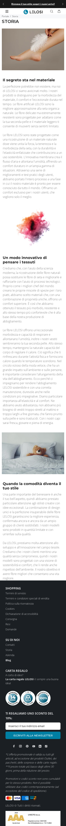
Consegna (11, 619)
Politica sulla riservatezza (20, 603)
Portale (5, 16)
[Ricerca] (52, 11)
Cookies (10, 608)
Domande (11, 629)
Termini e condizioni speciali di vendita (27, 598)
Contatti (10, 644)
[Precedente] (3, 4)
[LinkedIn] (40, 746)
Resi (8, 624)
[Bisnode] (33, 818)
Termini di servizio (16, 593)
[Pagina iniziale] (33, 12)
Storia (9, 650)
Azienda (10, 655)
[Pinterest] (27, 746)
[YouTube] (33, 746)
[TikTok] (46, 746)
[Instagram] (20, 746)
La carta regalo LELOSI (20, 679)
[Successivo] (62, 4)
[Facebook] (14, 746)
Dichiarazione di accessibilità (22, 614)
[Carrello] (59, 11)
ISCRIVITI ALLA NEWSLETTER (33, 735)
